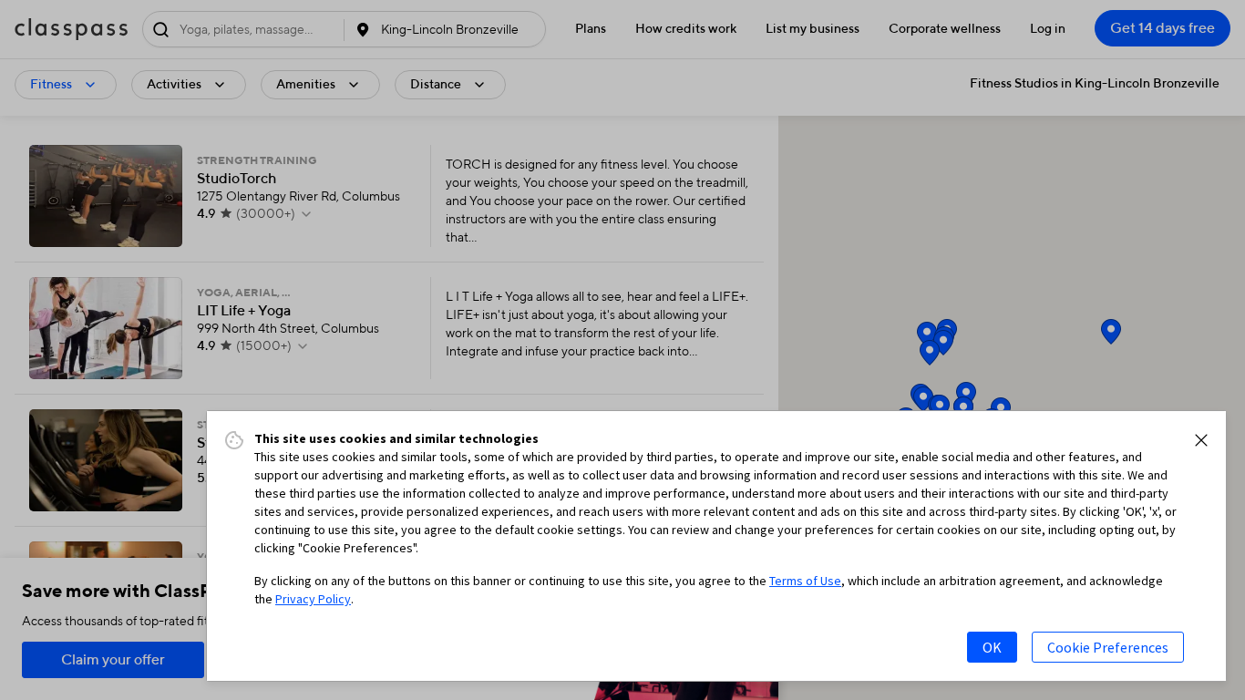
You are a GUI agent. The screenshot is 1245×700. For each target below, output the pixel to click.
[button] (1201, 440)
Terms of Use (805, 580)
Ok (992, 647)
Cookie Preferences (1107, 647)
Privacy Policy (313, 599)
